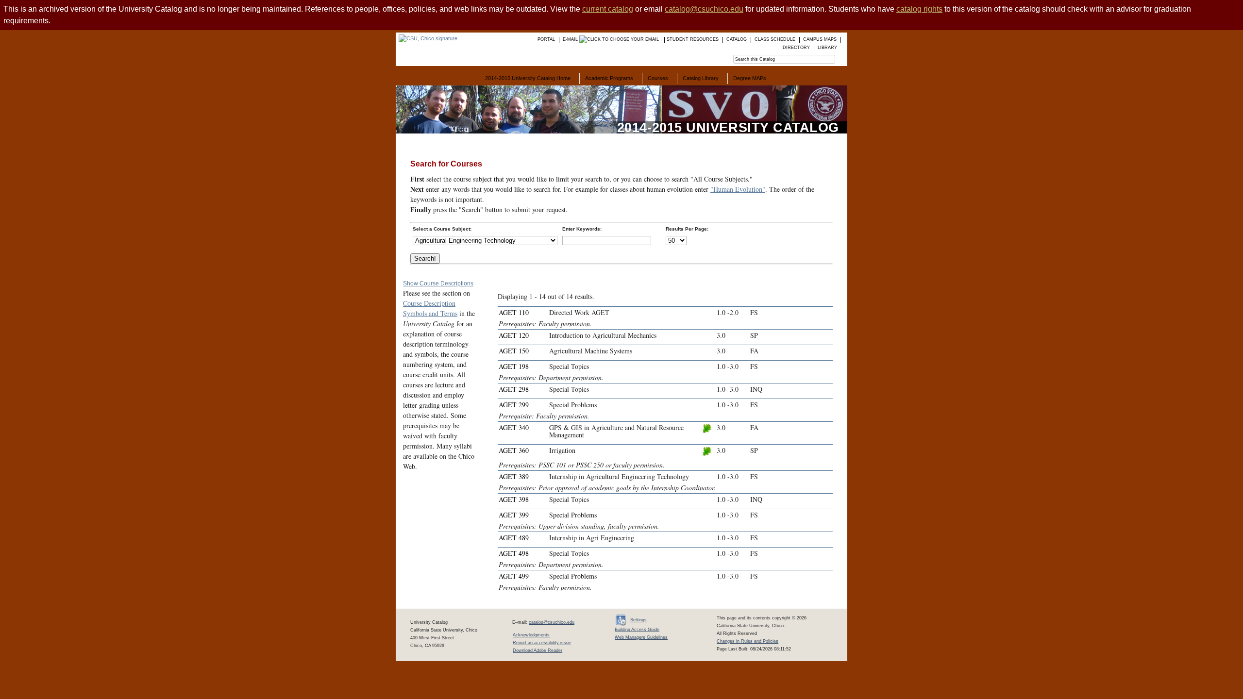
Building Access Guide (637, 629)
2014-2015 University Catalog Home (528, 78)
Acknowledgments (531, 634)
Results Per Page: (687, 229)
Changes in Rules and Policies (747, 641)
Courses (658, 78)
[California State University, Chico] (426, 38)
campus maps (820, 39)
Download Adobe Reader (537, 650)
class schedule (775, 39)
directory (796, 47)
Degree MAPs (749, 78)
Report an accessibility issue (542, 642)
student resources (693, 39)
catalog (736, 39)
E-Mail (571, 39)
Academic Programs (609, 78)
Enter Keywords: (582, 229)
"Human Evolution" (737, 189)
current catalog (607, 9)
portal (546, 39)
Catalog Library (701, 78)
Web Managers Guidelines (641, 637)
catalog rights (919, 9)
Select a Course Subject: (442, 229)
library (827, 47)
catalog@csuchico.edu (704, 9)
